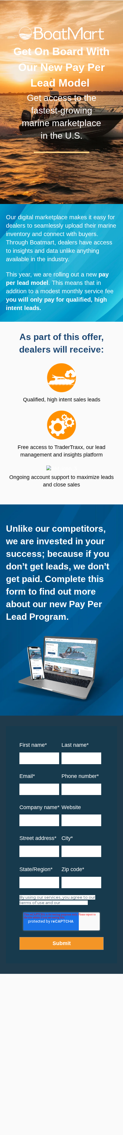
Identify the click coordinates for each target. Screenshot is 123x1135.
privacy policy (74, 902)
